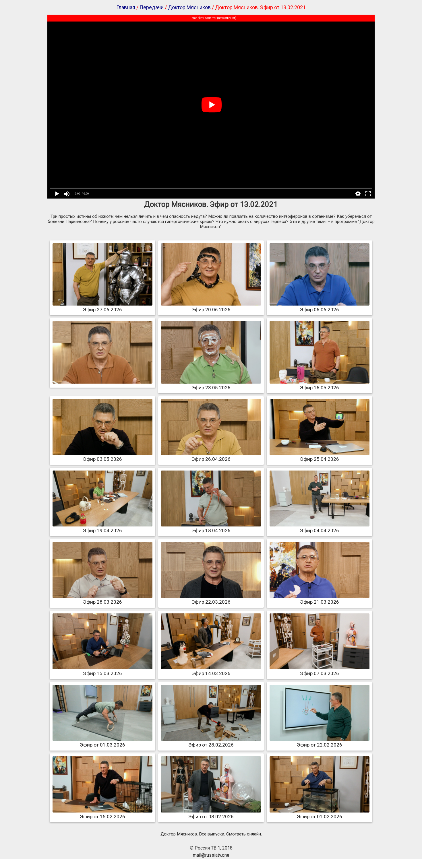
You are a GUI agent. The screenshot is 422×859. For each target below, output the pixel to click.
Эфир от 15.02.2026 (102, 816)
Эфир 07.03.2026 (319, 673)
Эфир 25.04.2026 (319, 459)
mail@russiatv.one (211, 855)
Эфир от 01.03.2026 (102, 745)
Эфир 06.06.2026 (319, 309)
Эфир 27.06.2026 (102, 309)
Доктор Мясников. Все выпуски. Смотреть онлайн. (211, 834)
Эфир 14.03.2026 (211, 673)
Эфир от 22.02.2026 (319, 745)
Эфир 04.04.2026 (319, 530)
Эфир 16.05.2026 (319, 387)
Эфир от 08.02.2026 (211, 816)
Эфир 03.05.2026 (102, 459)
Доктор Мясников (189, 7)
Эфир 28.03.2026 (102, 602)
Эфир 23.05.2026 (211, 387)
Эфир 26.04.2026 (211, 459)
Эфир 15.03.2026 (102, 673)
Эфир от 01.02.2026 (319, 816)
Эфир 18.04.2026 (211, 530)
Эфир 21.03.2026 (319, 602)
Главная (125, 7)
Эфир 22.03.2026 (211, 602)
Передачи (152, 7)
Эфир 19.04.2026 (102, 530)
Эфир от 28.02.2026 (211, 745)
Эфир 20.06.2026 (211, 309)
